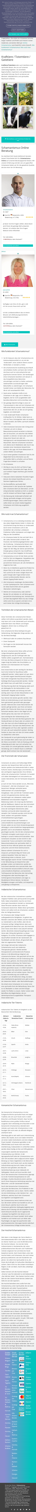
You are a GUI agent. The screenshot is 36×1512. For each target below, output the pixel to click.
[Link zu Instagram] (17, 1509)
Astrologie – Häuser (7, 1433)
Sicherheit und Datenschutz (24, 22)
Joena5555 (6, 290)
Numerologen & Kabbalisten (14, 1464)
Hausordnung (28, 1402)
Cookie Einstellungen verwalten (18, 25)
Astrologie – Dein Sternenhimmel (7, 1416)
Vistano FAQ (28, 1364)
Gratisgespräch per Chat (14, 1407)
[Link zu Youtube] (26, 1509)
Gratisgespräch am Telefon (14, 1398)
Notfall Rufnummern (28, 1407)
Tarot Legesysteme (7, 1375)
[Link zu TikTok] (14, 1509)
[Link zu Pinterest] (23, 1509)
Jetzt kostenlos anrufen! (11, 246)
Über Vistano (28, 1357)
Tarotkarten (7, 1371)
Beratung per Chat (14, 1371)
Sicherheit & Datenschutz (28, 1389)
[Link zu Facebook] (11, 1509)
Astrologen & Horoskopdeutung (14, 1447)
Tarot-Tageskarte (7, 1382)
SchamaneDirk (8, 210)
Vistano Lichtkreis (28, 1378)
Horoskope (7, 1411)
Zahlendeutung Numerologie (7, 1441)
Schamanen (14, 1470)
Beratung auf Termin (14, 1379)
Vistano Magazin (7, 1359)
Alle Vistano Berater (14, 1415)
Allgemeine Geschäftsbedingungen (28, 1397)
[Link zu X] (20, 1509)
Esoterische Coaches (14, 1440)
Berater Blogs (7, 1365)
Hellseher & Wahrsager (14, 1432)
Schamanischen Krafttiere (7, 1447)
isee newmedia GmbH (23, 1487)
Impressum (28, 1383)
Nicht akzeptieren (18, 30)
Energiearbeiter (14, 1474)
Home (13, 1485)
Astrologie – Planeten (7, 1425)
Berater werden (28, 1413)
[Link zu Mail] (29, 1509)
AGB (13, 1488)
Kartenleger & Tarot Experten (14, 1424)
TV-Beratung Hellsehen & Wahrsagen (7, 1402)
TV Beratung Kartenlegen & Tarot (7, 1390)
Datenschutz (19, 1488)
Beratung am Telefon (14, 1362)
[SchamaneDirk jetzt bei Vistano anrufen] (18, 190)
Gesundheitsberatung (14, 1478)
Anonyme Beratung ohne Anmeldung (14, 1389)
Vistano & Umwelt (28, 1371)
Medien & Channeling (14, 1455)
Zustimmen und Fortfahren (18, 34)
